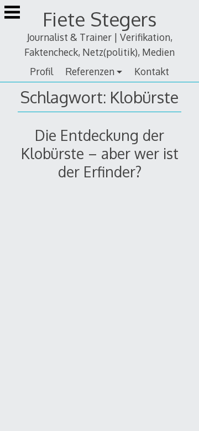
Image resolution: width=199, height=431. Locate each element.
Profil (41, 71)
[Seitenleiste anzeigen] (12, 13)
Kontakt (151, 71)
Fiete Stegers (99, 19)
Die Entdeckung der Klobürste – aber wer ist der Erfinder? (100, 153)
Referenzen (89, 71)
